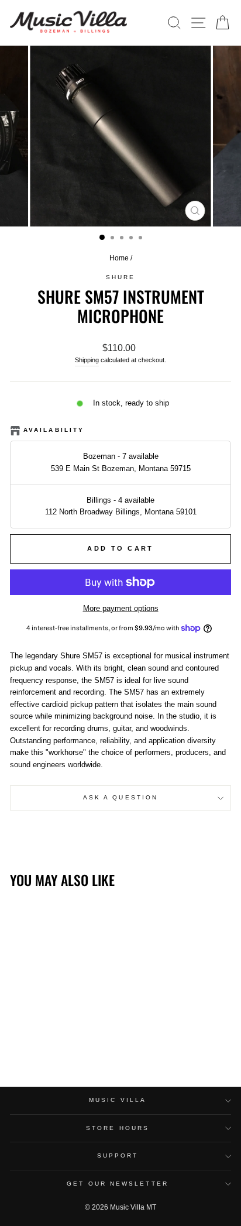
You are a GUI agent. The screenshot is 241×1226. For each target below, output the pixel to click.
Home (119, 258)
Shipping (87, 359)
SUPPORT (118, 1155)
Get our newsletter (117, 1183)
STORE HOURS (117, 1128)
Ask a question (120, 797)
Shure (120, 277)
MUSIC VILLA (117, 1100)
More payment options (121, 608)
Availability (53, 430)
